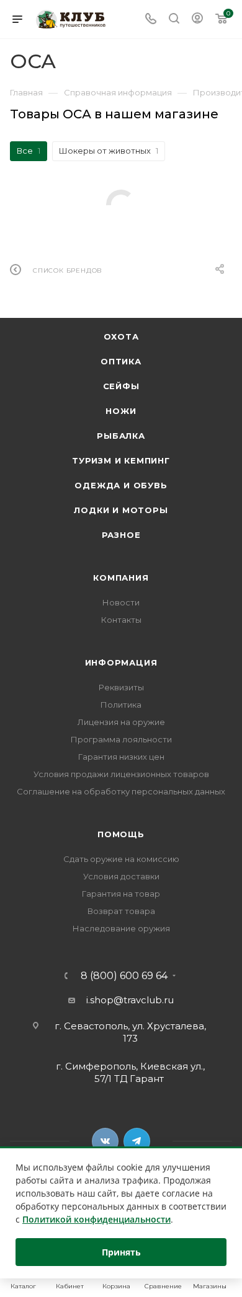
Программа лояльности (121, 739)
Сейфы (121, 386)
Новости (121, 602)
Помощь (121, 834)
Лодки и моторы (121, 510)
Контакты (121, 620)
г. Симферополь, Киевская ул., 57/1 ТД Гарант (130, 1072)
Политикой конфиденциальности (96, 1219)
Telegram (136, 1141)
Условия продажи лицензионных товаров (121, 774)
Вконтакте (105, 1141)
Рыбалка (121, 436)
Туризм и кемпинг (121, 460)
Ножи (120, 411)
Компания (120, 578)
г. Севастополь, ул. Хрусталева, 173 (130, 1032)
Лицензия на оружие (121, 722)
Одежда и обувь (120, 485)
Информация (121, 662)
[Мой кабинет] (197, 19)
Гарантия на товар (121, 894)
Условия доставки (121, 876)
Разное (121, 535)
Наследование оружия (121, 928)
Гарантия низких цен (121, 757)
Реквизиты (121, 687)
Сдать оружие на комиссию (121, 859)
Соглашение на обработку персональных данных (121, 791)
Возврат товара (121, 911)
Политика (121, 705)
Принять (121, 1252)
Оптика (121, 361)
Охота (121, 336)
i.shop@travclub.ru (130, 1000)
